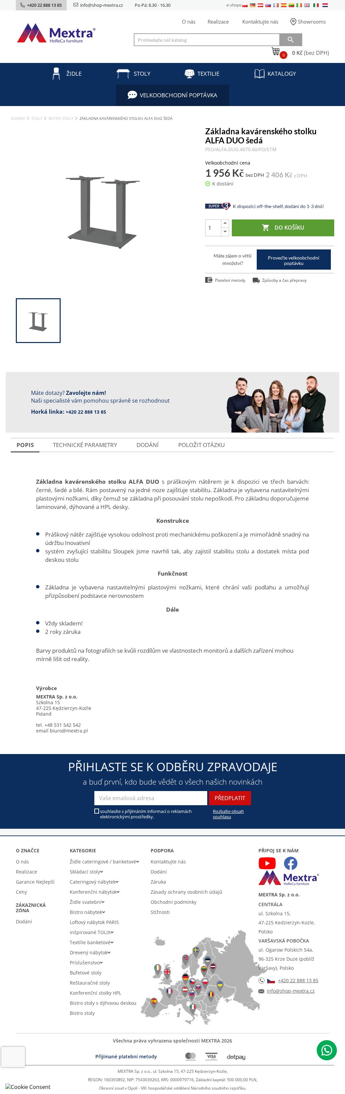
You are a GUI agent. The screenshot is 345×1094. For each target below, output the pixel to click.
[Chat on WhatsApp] (327, 1050)
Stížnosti (160, 912)
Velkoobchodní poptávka (178, 95)
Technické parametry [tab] (85, 445)
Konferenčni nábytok (93, 892)
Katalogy (282, 73)
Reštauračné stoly (90, 983)
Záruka (158, 882)
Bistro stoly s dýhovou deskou (103, 1003)
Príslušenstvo (85, 962)
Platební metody (230, 280)
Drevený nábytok (88, 952)
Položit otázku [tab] (201, 445)
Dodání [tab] (147, 445)
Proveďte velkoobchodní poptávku (293, 260)
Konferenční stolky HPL (95, 993)
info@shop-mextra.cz (101, 5)
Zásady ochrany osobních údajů (186, 892)
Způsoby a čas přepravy (284, 280)
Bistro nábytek (86, 912)
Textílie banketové (90, 942)
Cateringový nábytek (93, 882)
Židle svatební (85, 902)
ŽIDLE (74, 73)
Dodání (24, 921)
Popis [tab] (25, 445)
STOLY (142, 73)
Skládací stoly (85, 871)
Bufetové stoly (85, 972)
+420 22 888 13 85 (86, 412)
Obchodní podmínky (173, 902)
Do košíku (283, 228)
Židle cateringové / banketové (103, 861)
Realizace (218, 21)
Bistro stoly (82, 1013)
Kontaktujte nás (260, 21)
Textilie (208, 73)
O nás (188, 21)
